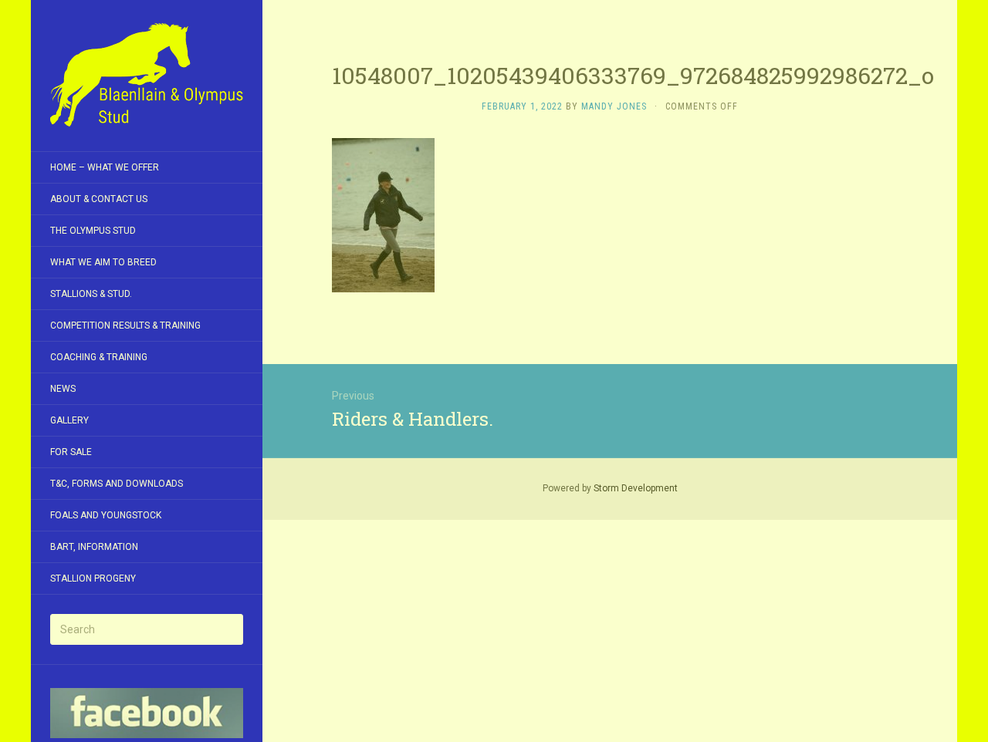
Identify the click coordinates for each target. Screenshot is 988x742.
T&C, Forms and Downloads (116, 483)
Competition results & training (125, 325)
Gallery (69, 420)
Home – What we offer (104, 167)
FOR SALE (71, 452)
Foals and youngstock (105, 515)
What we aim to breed (103, 262)
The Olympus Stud (93, 230)
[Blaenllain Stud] (146, 75)
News (63, 388)
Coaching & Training (98, 357)
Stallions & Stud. (91, 293)
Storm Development (636, 488)
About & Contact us (98, 199)
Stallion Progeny (93, 578)
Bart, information (94, 546)
